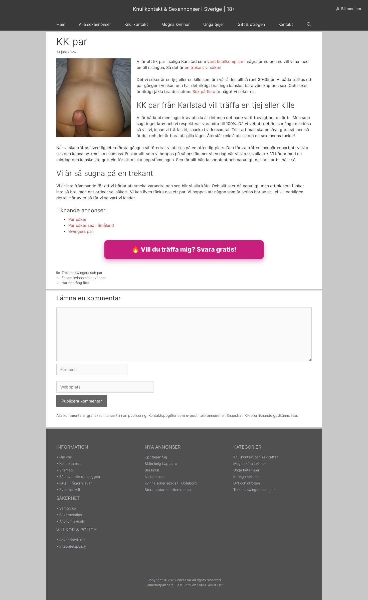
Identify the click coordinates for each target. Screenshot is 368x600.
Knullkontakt (136, 24)
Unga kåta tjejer (246, 470)
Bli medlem (351, 8)
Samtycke (67, 508)
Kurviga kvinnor (246, 476)
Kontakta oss (69, 463)
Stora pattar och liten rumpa (168, 489)
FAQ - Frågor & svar (75, 483)
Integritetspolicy (72, 546)
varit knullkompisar (225, 61)
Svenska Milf (69, 489)
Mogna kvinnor (175, 24)
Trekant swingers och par (82, 273)
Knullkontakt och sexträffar (255, 457)
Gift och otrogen (246, 483)
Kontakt (285, 24)
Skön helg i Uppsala (161, 463)
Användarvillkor (72, 540)
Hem (61, 24)
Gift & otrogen (251, 24)
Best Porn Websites (190, 585)
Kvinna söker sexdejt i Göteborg (171, 483)
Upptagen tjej (156, 457)
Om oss (65, 457)
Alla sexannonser (95, 24)
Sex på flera (204, 91)
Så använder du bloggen (79, 476)
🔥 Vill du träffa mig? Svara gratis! (183, 249)
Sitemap (66, 470)
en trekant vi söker (202, 67)
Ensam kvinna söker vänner (84, 278)
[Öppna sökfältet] (309, 24)
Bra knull (152, 470)
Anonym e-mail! (72, 521)
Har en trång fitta (75, 283)
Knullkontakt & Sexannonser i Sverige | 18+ (184, 9)
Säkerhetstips (70, 515)
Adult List (215, 585)
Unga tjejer (213, 24)
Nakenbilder (155, 476)
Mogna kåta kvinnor (249, 463)
